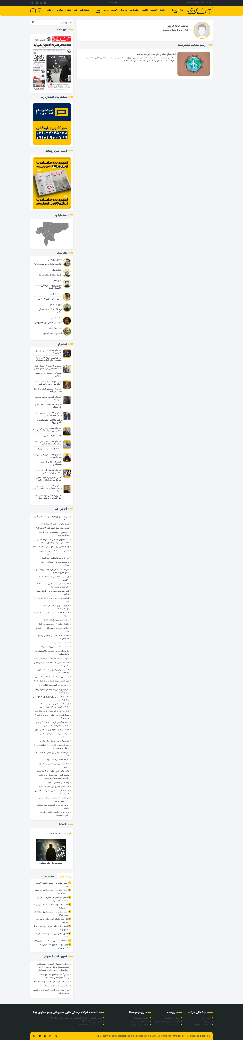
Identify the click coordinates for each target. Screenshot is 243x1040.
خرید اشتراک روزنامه (139, 1024)
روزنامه (59, 10)
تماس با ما (205, 1018)
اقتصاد (145, 10)
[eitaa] (45, 3)
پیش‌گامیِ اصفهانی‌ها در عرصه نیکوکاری (49, 374)
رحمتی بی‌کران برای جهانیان (51, 863)
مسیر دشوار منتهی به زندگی (50, 298)
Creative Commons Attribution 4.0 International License (180, 1036)
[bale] (39, 1036)
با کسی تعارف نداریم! (53, 435)
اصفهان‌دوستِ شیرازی (52, 333)
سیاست (124, 10)
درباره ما (206, 1021)
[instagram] (41, 3)
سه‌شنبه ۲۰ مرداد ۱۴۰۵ (59, 833)
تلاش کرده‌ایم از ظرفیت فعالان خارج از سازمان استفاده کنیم (49, 479)
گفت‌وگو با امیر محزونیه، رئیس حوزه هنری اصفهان (47, 456)
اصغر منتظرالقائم (55, 328)
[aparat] (32, 3)
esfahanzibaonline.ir (122, 1036)
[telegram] (37, 3)
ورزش (105, 10)
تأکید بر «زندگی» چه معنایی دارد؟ (48, 264)
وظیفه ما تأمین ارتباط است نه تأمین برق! (49, 421)
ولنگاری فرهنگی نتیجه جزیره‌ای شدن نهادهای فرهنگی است (48, 497)
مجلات (50, 10)
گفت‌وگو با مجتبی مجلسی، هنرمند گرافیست (48, 398)
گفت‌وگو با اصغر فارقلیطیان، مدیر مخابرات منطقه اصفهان (49, 414)
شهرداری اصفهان (171, 1024)
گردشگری (134, 10)
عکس (68, 10)
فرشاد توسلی (57, 270)
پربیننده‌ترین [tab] (65, 876)
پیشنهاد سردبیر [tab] (48, 876)
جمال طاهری (57, 280)
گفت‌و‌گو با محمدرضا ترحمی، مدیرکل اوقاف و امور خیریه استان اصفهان (47, 429)
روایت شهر (174, 11)
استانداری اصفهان (171, 1018)
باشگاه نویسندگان (140, 1018)
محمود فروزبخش (55, 259)
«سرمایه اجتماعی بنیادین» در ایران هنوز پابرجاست (47, 390)
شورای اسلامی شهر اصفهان (167, 1021)
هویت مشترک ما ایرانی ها (50, 275)
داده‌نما (63, 824)
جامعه (162, 10)
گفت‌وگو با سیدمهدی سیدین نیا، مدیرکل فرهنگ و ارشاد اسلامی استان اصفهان (47, 488)
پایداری (114, 10)
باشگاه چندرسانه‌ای (139, 1021)
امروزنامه (62, 29)
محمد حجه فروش (177, 25)
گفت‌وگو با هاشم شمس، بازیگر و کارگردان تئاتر (49, 352)
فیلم (75, 10)
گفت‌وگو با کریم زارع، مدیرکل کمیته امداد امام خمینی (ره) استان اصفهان (48, 367)
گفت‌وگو (62, 344)
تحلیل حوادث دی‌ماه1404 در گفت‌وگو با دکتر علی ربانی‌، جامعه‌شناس (47, 383)
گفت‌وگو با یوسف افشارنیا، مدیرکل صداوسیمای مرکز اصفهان (48, 471)
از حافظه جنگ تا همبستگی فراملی (50, 311)
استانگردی (84, 10)
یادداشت (62, 253)
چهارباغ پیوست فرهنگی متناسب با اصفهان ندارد (48, 287)
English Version (202, 1024)
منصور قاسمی (56, 317)
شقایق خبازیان (56, 293)
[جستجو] (33, 23)
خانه (182, 10)
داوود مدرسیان (56, 304)
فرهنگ (153, 10)
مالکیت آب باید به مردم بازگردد (48, 449)
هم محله (97, 11)
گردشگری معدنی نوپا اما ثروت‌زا (48, 322)
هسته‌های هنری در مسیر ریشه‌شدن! (51, 463)
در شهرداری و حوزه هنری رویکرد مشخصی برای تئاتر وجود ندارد (48, 359)
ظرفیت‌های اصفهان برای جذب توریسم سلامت (156, 54)
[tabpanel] (52, 915)
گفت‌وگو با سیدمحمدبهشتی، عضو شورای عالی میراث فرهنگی (48, 443)
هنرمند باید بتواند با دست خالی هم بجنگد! (48, 406)
